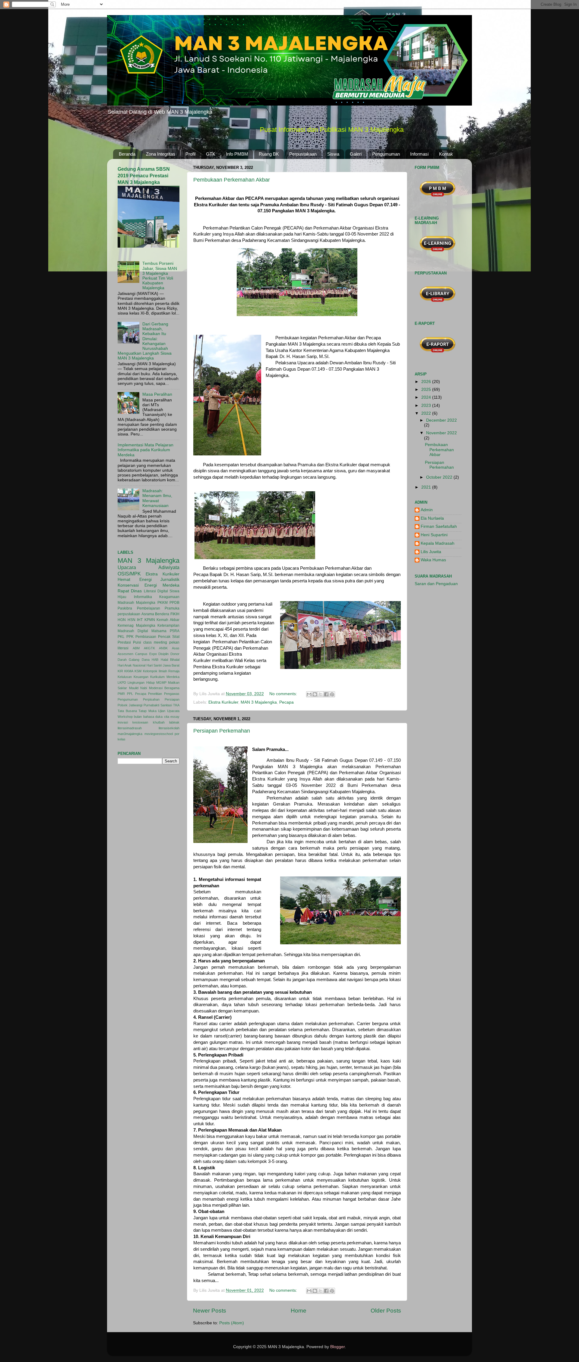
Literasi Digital (156, 591)
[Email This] (309, 694)
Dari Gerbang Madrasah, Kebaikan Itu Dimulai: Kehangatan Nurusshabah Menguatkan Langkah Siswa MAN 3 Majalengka (145, 341)
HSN (131, 620)
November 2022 (441, 433)
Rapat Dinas (130, 591)
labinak (174, 722)
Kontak (446, 154)
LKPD (122, 682)
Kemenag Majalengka (136, 625)
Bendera (162, 614)
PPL (130, 693)
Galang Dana (139, 659)
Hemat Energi (135, 579)
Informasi (419, 154)
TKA (176, 705)
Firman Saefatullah (439, 526)
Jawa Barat (171, 665)
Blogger (337, 1347)
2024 (426, 397)
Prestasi (124, 642)
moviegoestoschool (158, 734)
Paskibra (125, 608)
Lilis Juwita (431, 552)
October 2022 (440, 477)
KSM (137, 671)
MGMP (161, 682)
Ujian (161, 711)
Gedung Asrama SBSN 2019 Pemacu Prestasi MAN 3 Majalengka (144, 175)
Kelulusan (125, 677)
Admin (427, 510)
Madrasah (126, 602)
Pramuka (172, 608)
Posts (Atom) (231, 1323)
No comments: (283, 694)
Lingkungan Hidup (141, 682)
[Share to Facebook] (326, 694)
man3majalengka (130, 734)
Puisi (137, 642)
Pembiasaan (145, 637)
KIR (120, 671)
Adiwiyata (168, 567)
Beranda (127, 154)
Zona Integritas (160, 154)
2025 (426, 389)
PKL (121, 637)
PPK (130, 637)
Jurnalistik (169, 579)
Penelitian (155, 693)
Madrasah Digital (133, 631)
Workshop (125, 716)
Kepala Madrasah (437, 543)
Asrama (147, 614)
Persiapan (172, 699)
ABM (136, 648)
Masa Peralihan (157, 394)
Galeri (356, 154)
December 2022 (441, 420)
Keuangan (141, 677)
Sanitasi (166, 705)
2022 (426, 413)
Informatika (143, 597)
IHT (140, 620)
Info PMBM (237, 154)
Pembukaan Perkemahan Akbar (231, 180)
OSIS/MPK (129, 573)
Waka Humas (433, 560)
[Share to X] (321, 694)
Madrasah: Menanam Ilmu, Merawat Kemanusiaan (157, 498)
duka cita (162, 716)
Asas (175, 648)
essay (174, 716)
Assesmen (125, 654)
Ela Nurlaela (432, 518)
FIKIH (174, 614)
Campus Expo (146, 654)
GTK (210, 154)
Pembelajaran (148, 608)
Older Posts (386, 1310)
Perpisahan (151, 699)
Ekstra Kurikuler (223, 702)
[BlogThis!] (315, 694)
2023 (426, 405)
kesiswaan (140, 722)
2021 (426, 487)
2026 (426, 381)
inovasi (123, 722)
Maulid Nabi (138, 688)
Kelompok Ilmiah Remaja (161, 671)
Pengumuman (386, 154)
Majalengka (145, 602)
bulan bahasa (144, 716)
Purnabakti (151, 705)
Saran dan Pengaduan (436, 583)
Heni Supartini (434, 535)
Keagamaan (169, 597)
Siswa (333, 154)
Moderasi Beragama (164, 688)
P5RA (174, 631)
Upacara (127, 567)
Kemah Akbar (168, 620)
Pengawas (171, 693)
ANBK (163, 648)
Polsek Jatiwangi (130, 705)
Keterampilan (168, 625)
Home (298, 1310)
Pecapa (286, 702)
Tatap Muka (147, 711)
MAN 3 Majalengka (259, 702)
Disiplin (163, 654)
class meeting (155, 642)
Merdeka (171, 585)
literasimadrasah (130, 728)
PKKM (162, 602)
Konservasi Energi (137, 585)
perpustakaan (129, 614)
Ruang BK (269, 154)
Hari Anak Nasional (131, 665)
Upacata (173, 711)
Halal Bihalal (170, 659)
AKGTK (149, 648)
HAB (155, 659)
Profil (190, 154)
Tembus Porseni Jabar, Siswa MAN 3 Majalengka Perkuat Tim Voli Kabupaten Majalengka (159, 275)
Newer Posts (209, 1310)
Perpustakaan (303, 154)
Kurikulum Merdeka (164, 677)
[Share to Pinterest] (332, 694)
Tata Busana (127, 711)
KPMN (149, 620)
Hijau (122, 597)
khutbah (159, 722)
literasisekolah (169, 728)
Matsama (158, 631)
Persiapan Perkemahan (221, 731)
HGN (122, 620)
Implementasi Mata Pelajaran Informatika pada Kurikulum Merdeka (145, 450)
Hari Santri (154, 665)
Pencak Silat (168, 637)
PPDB (174, 602)
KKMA (128, 671)
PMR (121, 693)
